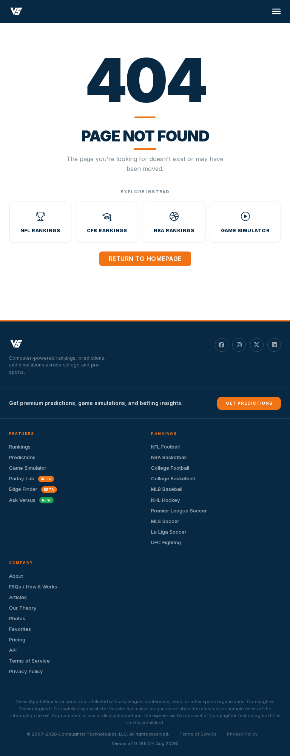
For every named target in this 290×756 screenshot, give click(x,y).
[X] (257, 345)
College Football (170, 468)
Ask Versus (30, 500)
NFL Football (165, 447)
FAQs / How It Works (33, 587)
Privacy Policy (26, 671)
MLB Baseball (166, 489)
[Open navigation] (276, 11)
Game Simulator (27, 468)
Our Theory (23, 608)
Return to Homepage (145, 258)
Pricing (17, 639)
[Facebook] (221, 345)
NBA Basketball (169, 457)
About (16, 576)
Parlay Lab (30, 478)
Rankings (20, 447)
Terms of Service (29, 661)
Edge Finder (31, 489)
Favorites (20, 629)
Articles (18, 597)
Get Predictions (249, 403)
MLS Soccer (165, 521)
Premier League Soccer (179, 511)
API (13, 650)
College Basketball (173, 478)
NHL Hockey (165, 500)
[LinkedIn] (274, 345)
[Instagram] (239, 345)
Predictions (22, 457)
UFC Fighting (166, 542)
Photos (17, 618)
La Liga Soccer (169, 532)
